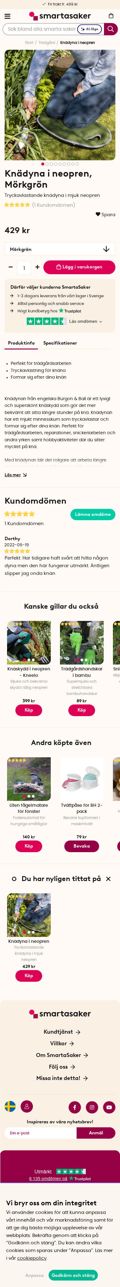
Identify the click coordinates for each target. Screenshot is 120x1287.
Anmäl (96, 1133)
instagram (89, 1107)
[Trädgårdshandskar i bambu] (82, 643)
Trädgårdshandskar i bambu (81, 672)
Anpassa (34, 1275)
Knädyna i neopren (28, 941)
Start (29, 43)
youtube (106, 1107)
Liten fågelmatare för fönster (29, 808)
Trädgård (46, 43)
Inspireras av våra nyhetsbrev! (60, 1122)
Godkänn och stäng (73, 1275)
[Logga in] (24, 1107)
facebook (72, 1107)
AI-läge (92, 29)
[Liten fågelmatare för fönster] (29, 779)
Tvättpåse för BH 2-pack (81, 808)
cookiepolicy (31, 1258)
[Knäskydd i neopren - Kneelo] (29, 643)
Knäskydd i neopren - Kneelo (28, 672)
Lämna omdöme (93, 514)
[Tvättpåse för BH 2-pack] (82, 779)
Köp (29, 710)
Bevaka (82, 846)
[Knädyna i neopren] (29, 915)
